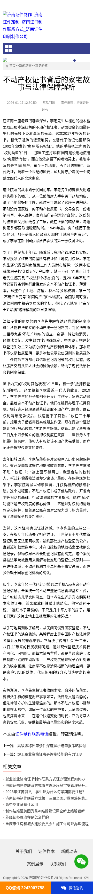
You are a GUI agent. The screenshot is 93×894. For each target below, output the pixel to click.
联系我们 (58, 864)
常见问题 (41, 66)
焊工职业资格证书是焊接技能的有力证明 (49, 754)
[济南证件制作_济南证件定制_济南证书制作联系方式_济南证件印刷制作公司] (23, 25)
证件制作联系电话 (31, 734)
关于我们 (24, 851)
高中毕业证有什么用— (23, 804)
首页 (12, 66)
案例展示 (35, 864)
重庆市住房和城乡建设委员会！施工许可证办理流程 (47, 824)
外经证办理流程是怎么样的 (27, 817)
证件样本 (46, 851)
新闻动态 (25, 66)
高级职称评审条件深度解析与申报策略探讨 (51, 746)
